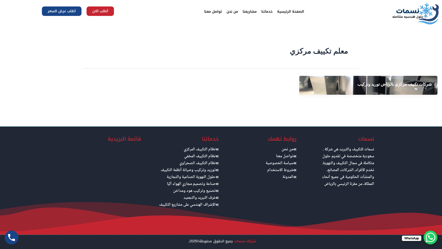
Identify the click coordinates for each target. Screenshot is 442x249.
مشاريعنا (250, 11)
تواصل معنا (213, 11)
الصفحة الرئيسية (290, 11)
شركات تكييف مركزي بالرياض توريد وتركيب (395, 84)
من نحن (232, 11)
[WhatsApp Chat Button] (430, 237)
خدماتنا (267, 11)
